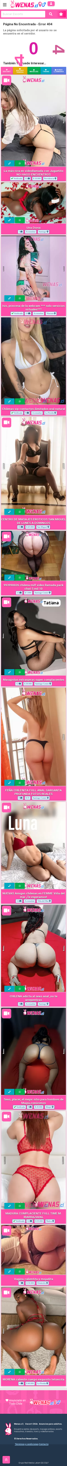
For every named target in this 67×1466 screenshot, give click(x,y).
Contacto (43, 1444)
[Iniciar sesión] (51, 3)
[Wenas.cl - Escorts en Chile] (23, 4)
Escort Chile (31, 1424)
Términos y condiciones (26, 1444)
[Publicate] (61, 14)
